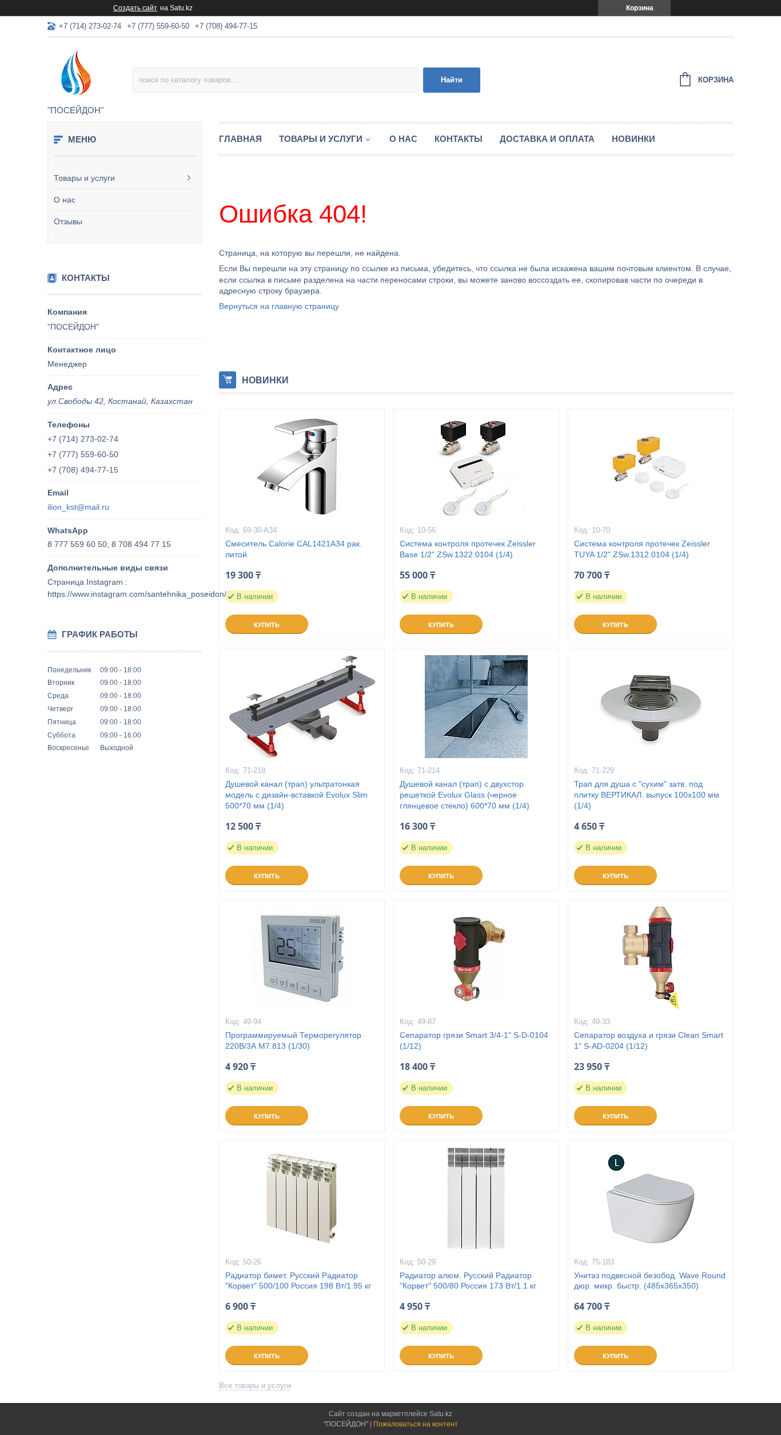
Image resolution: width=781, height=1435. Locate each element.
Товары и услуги (84, 178)
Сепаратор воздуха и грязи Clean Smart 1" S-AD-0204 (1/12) (648, 1040)
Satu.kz (440, 1414)
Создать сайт (135, 8)
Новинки (633, 138)
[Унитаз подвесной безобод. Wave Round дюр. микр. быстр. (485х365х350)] (650, 1198)
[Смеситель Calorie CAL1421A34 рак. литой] (301, 466)
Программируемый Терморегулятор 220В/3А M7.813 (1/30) (293, 1040)
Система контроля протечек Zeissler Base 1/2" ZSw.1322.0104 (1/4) (468, 549)
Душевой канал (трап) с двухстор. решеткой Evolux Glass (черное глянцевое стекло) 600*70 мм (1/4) (464, 794)
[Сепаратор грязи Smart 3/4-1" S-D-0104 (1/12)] (476, 957)
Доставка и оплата (547, 138)
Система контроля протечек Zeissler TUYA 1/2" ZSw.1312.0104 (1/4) (642, 549)
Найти (452, 80)
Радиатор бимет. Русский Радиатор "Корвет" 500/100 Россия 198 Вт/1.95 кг (298, 1281)
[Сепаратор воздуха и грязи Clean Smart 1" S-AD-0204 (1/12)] (650, 957)
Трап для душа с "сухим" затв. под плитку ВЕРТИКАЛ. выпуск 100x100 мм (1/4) (646, 794)
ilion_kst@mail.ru (78, 507)
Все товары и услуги (255, 1385)
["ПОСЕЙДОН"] (90, 72)
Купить (267, 624)
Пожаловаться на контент (415, 1424)
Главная (240, 138)
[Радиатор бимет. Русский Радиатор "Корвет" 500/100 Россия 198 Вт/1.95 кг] (301, 1198)
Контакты (459, 138)
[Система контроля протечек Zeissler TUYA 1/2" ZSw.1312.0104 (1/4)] (650, 466)
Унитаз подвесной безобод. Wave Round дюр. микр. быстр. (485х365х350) (650, 1281)
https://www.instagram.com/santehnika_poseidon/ (136, 593)
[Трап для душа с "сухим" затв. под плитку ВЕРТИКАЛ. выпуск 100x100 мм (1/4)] (650, 706)
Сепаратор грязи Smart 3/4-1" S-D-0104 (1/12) (474, 1040)
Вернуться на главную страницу (279, 306)
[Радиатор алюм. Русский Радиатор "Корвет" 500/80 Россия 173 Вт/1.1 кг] (476, 1198)
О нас (64, 199)
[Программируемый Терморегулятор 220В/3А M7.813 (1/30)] (301, 957)
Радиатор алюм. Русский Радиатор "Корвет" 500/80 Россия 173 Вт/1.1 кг (468, 1281)
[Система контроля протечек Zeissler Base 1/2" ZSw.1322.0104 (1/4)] (476, 466)
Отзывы (68, 221)
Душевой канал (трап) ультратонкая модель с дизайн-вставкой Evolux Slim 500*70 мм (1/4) (296, 794)
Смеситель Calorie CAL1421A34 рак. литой (293, 549)
